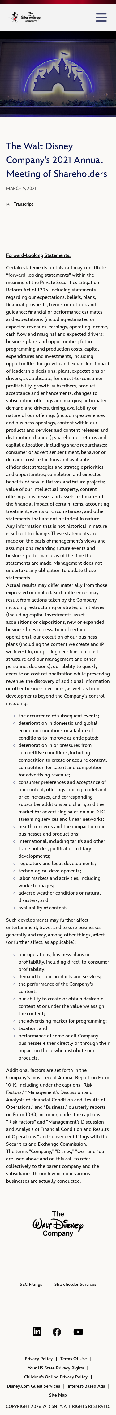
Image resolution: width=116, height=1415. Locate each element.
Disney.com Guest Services (33, 1386)
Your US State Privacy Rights (56, 1368)
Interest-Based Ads (86, 1386)
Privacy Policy (39, 1359)
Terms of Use (73, 1359)
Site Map (58, 1395)
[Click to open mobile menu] (101, 17)
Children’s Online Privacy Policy (56, 1377)
